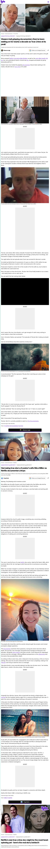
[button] (48, 50)
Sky (10, 425)
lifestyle (3, 662)
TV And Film (6, 425)
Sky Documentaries (33, 421)
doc (28, 60)
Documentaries (14, 425)
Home (2, 33)
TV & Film (15, 33)
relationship (41, 654)
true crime (17, 66)
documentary (26, 65)
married (3, 697)
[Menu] (48, 2)
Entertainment (8, 33)
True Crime (20, 425)
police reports (16, 652)
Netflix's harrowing (18, 58)
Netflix (15, 462)
